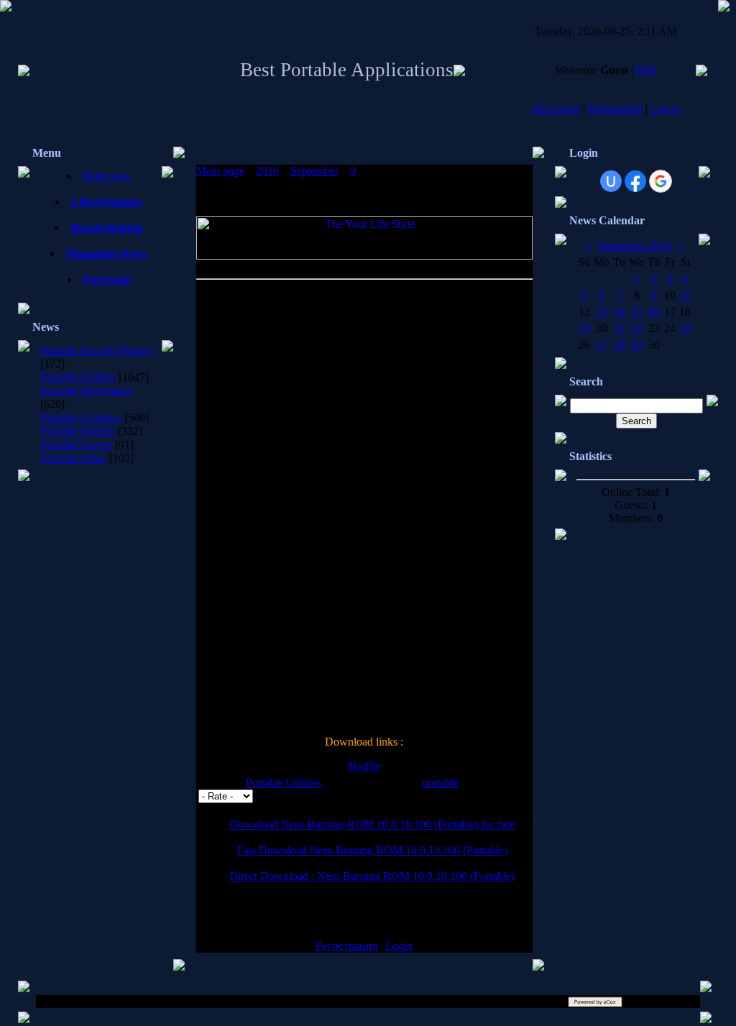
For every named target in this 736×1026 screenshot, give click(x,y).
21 (619, 328)
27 (601, 345)
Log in (665, 109)
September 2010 (634, 245)
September (314, 171)
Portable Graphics (80, 417)
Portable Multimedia (86, 391)
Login (399, 946)
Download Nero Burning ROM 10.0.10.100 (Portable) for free (372, 824)
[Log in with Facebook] (635, 181)
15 (637, 312)
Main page (556, 109)
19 (584, 328)
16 (654, 312)
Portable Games (76, 445)
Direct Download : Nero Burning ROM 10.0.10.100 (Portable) (372, 876)
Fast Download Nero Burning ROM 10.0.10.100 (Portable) (372, 850)
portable (440, 783)
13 (601, 312)
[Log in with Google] (660, 181)
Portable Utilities (78, 377)
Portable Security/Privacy (97, 350)
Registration (615, 109)
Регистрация (346, 946)
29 (637, 345)
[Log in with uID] (611, 181)
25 (685, 328)
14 (619, 312)
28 (619, 345)
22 (637, 328)
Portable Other (73, 458)
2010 (267, 171)
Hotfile (364, 766)
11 (685, 295)
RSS (646, 70)
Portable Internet (77, 431)
